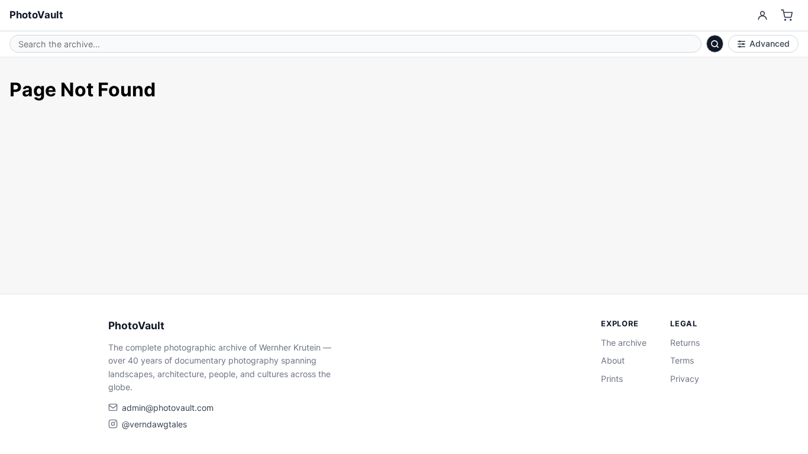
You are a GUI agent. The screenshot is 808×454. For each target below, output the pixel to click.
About (613, 360)
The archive (624, 343)
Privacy (684, 379)
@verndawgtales (154, 424)
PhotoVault (36, 15)
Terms (682, 360)
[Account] (762, 15)
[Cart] (787, 15)
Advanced (769, 43)
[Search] (715, 44)
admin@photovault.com (168, 408)
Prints (612, 379)
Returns (685, 343)
